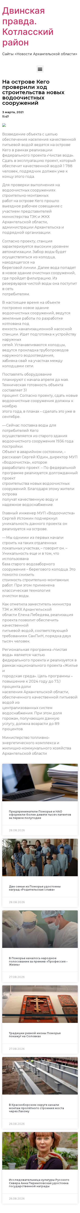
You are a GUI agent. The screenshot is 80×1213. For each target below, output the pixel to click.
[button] (40, 69)
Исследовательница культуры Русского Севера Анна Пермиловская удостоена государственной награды (39, 1183)
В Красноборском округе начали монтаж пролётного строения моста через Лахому (36, 1108)
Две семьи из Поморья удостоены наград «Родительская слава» (35, 888)
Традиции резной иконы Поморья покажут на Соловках (35, 1034)
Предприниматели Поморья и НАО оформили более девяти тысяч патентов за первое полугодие (40, 815)
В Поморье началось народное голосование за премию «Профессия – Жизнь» (38, 961)
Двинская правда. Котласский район (28, 26)
